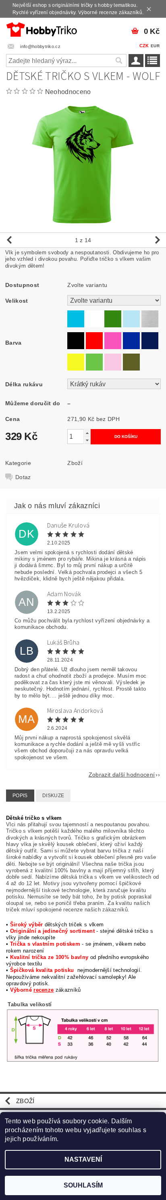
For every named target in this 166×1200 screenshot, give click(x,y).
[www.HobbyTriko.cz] (41, 28)
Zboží (75, 463)
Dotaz (23, 477)
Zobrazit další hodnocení (122, 774)
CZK (144, 45)
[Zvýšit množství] (87, 433)
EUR (155, 46)
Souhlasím (83, 1185)
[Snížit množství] (87, 440)
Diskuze (53, 795)
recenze (43, 990)
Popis (20, 795)
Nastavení (83, 1159)
